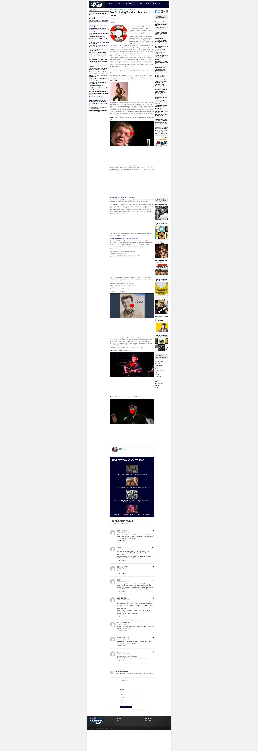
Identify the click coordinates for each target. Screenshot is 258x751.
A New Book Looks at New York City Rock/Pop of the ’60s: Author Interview (97, 101)
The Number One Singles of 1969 (96, 85)
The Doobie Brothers (159, 370)
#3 (153, 567)
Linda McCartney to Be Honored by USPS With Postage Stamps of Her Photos (98, 69)
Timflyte (121, 547)
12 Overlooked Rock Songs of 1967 (97, 36)
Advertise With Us (149, 718)
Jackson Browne (158, 365)
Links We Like (148, 720)
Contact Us (147, 722)
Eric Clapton (158, 369)
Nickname (122, 689)
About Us (119, 718)
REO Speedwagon (159, 383)
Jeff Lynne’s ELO (158, 380)
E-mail (121, 694)
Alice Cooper (158, 363)
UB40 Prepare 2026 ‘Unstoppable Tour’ (97, 52)
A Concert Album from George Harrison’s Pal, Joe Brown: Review (98, 108)
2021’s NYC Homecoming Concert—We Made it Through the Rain (98, 111)
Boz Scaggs (157, 385)
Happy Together (158, 376)
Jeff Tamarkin (115, 18)
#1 (153, 531)
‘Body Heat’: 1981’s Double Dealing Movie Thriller (132, 475)
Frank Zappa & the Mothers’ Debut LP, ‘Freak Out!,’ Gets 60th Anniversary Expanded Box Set (99, 22)
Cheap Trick (157, 367)
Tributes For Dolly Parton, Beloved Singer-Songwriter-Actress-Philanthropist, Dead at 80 (98, 56)
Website (122, 700)
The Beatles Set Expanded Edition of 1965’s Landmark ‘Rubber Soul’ (98, 50)
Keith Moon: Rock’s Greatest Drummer (97, 91)
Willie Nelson (158, 381)
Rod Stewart (157, 387)
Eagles (156, 372)
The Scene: (113, 10)
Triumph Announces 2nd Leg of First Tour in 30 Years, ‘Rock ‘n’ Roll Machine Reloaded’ (99, 72)
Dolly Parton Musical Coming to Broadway (98, 59)
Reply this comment (122, 540)
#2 (153, 547)
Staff (118, 720)
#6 (153, 637)
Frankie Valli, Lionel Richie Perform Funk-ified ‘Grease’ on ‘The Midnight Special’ (98, 46)
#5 (153, 598)
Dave (119, 580)
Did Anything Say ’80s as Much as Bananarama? (132, 487)
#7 (153, 652)
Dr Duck (120, 652)
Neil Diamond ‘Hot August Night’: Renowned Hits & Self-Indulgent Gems (99, 79)
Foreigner (157, 374)
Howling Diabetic (124, 637)
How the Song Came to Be (126, 10)
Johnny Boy (122, 598)
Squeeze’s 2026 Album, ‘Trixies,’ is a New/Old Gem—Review (132, 515)
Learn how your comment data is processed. (138, 709)
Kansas (156, 378)
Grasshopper (123, 623)
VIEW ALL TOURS (159, 361)
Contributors (120, 722)
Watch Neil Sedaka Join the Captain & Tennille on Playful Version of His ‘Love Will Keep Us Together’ (99, 30)
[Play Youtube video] (132, 133)
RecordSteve (122, 531)
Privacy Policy (148, 724)
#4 (153, 580)
